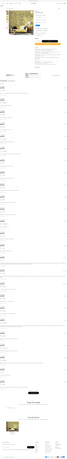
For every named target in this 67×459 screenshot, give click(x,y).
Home (7, 8)
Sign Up (31, 447)
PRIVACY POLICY (47, 450)
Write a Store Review (56, 75)
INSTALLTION (47, 444)
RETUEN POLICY (47, 447)
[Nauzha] (33, 3)
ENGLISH (36, 444)
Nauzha (3, 86)
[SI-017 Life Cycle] (12, 427)
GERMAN (36, 450)
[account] (59, 3)
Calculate (37, 25)
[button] (27, 73)
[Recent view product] (61, 3)
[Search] (57, 3)
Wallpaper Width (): (39, 22)
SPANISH (36, 452)
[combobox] (2, 6)
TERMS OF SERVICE (48, 452)
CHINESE (36, 447)
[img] (10, 74)
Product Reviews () (11, 80)
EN (2, 5)
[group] (21, 22)
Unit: (36, 17)
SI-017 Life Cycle (12, 432)
